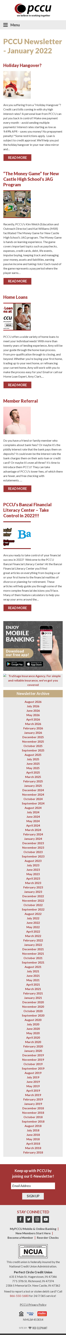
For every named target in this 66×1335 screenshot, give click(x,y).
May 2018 (33, 1139)
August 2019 (33, 1073)
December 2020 (33, 1002)
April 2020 (33, 1037)
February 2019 (33, 1099)
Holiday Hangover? (22, 65)
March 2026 (33, 723)
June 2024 (33, 816)
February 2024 (33, 834)
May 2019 (33, 1086)
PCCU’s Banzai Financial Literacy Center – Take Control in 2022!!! (27, 510)
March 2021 (33, 989)
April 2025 (33, 772)
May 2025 (33, 768)
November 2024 (33, 794)
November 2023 (33, 847)
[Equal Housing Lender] (21, 1314)
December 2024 (33, 790)
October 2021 (33, 958)
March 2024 (33, 830)
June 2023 (33, 869)
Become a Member (20, 1237)
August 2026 (33, 701)
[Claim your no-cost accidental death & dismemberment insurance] (33, 678)
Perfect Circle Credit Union (33, 1272)
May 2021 (33, 980)
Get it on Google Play (15, 664)
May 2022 (33, 927)
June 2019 (33, 1081)
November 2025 (33, 741)
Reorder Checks (48, 1237)
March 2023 (33, 883)
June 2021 (33, 975)
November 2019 (33, 1059)
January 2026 (33, 732)
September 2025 (33, 750)
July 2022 (33, 918)
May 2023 (33, 874)
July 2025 (33, 759)
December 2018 (33, 1108)
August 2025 (33, 754)
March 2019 (33, 1095)
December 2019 (33, 1055)
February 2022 (33, 940)
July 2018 (33, 1130)
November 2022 (33, 900)
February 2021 (33, 993)
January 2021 (33, 997)
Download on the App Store (34, 664)
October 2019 (33, 1064)
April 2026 (33, 719)
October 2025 (33, 746)
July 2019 (33, 1077)
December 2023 (33, 843)
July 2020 (33, 1024)
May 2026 (33, 715)
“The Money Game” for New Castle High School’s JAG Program (31, 179)
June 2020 (33, 1028)
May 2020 (33, 1033)
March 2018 (33, 1148)
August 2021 (33, 966)
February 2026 (33, 728)
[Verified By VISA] (30, 1314)
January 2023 (33, 891)
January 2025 (33, 785)
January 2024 (33, 838)
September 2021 (33, 962)
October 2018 (33, 1117)
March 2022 (33, 936)
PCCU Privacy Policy (33, 1304)
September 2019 (33, 1068)
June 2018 (33, 1134)
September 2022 (33, 909)
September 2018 (33, 1121)
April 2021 (33, 984)
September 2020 (33, 1015)
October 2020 (33, 1011)
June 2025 (33, 763)
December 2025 (33, 737)
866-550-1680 (19, 1295)
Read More (17, 158)
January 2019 (33, 1103)
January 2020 (33, 1050)
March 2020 (33, 1042)
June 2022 (33, 922)
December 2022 (33, 896)
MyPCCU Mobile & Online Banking (33, 1228)
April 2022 (33, 931)
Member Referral (20, 401)
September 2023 (33, 856)
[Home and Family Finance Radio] (42, 1314)
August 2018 (33, 1126)
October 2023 (33, 852)
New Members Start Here (33, 1233)
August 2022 (33, 913)
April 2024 (33, 825)
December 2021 (33, 949)
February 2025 (33, 781)
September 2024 (33, 803)
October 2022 (33, 905)
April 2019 (33, 1090)
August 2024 (33, 807)
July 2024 (33, 812)
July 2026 (33, 706)
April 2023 (33, 878)
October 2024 (33, 799)
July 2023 (33, 865)
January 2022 (33, 944)
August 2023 (33, 860)
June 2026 (33, 710)
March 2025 (33, 777)
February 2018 (33, 1152)
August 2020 (33, 1019)
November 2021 (33, 953)
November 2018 (33, 1112)
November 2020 (33, 1006)
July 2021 (33, 971)
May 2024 (33, 821)
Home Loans (15, 297)
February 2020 (33, 1046)
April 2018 (33, 1143)
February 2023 (33, 887)
